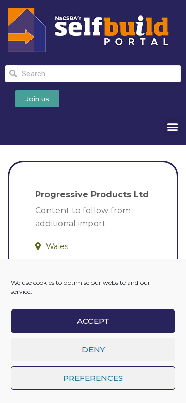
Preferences (93, 378)
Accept (93, 321)
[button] (172, 126)
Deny (93, 349)
